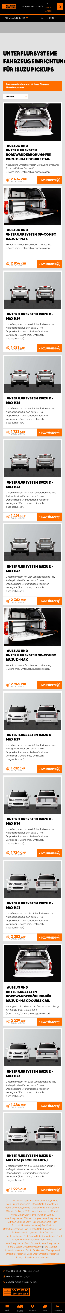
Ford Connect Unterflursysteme (42, 1243)
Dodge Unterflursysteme (45, 1207)
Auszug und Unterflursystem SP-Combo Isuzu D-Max (31, 234)
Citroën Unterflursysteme (19, 1200)
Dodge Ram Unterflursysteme (32, 1257)
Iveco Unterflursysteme (17, 1207)
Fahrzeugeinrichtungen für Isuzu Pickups (27, 84)
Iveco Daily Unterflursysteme (42, 1253)
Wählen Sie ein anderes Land (22, 1271)
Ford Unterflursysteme (18, 1204)
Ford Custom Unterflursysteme (25, 1246)
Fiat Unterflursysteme (46, 1200)
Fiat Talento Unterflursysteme (40, 1229)
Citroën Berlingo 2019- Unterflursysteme (29, 1221)
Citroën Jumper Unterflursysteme (42, 1218)
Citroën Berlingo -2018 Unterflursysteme (27, 1211)
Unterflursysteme (15, 88)
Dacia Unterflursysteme (45, 1204)
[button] (15, 96)
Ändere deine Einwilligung (21, 1282)
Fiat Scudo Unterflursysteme (39, 1236)
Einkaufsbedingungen (18, 1276)
